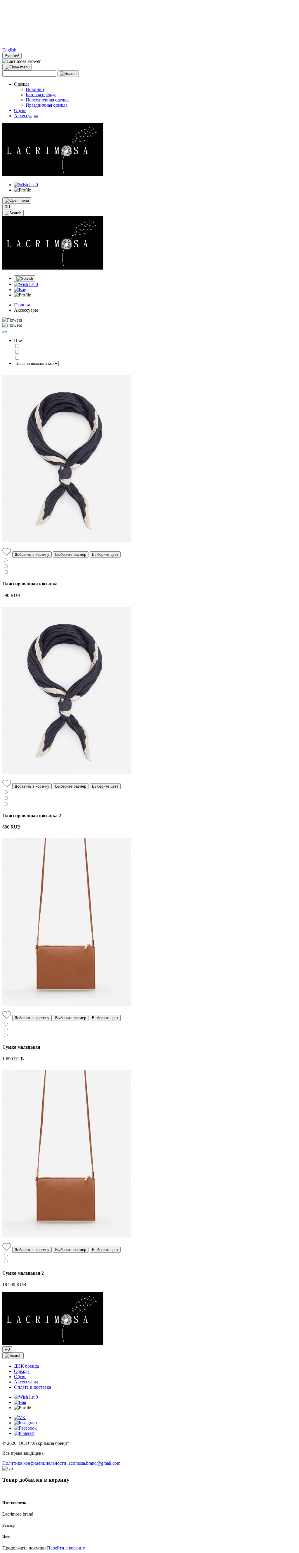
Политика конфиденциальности (34, 1463)
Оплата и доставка (32, 1387)
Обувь (20, 110)
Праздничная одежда (46, 105)
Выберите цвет (105, 554)
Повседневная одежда (47, 99)
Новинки (35, 89)
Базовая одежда (41, 94)
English (9, 49)
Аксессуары (26, 115)
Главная (22, 304)
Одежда (21, 1371)
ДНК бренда (26, 1366)
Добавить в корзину (32, 554)
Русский (12, 56)
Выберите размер (70, 554)
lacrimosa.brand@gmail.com (93, 1463)
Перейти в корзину (66, 1547)
